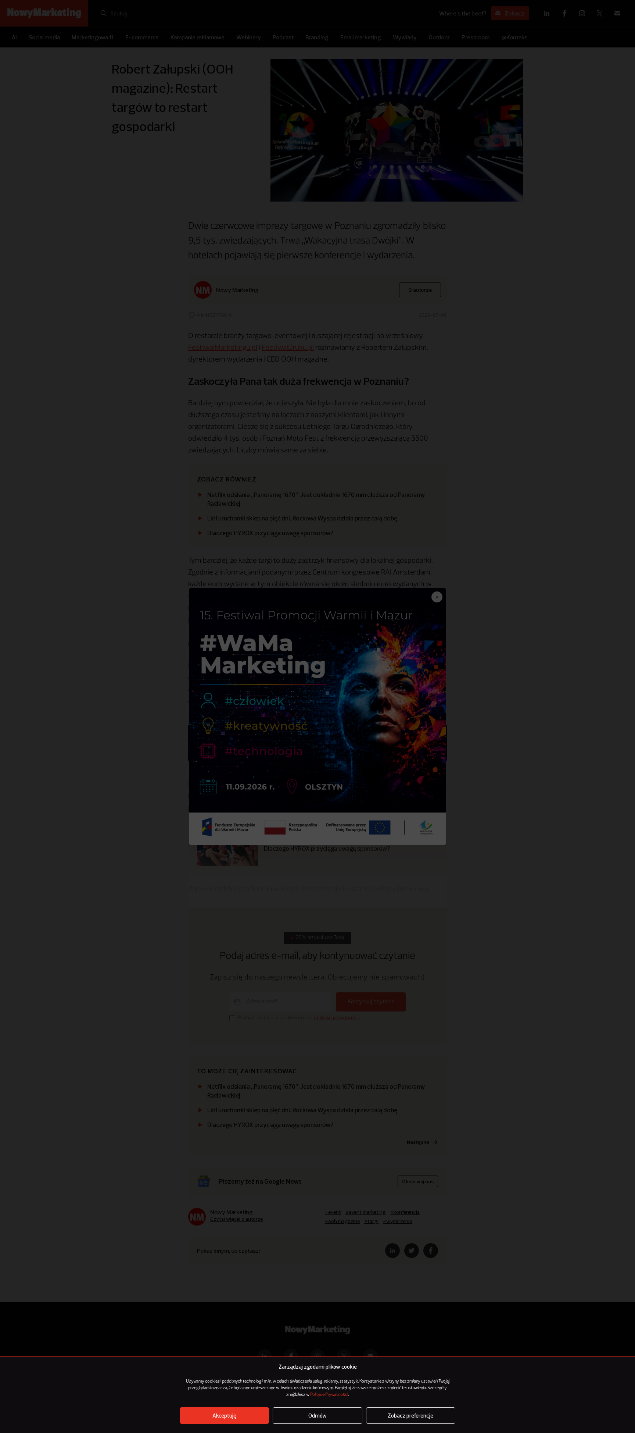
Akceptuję (224, 1415)
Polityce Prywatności (329, 1395)
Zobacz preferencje (410, 1415)
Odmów (317, 1415)
